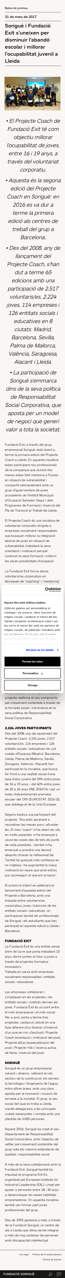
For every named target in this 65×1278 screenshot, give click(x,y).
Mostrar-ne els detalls (40, 649)
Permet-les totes (32, 661)
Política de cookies (52, 1259)
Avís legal (24, 1254)
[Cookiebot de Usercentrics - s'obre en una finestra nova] (46, 589)
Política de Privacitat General (46, 1254)
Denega (32, 685)
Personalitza (30, 673)
